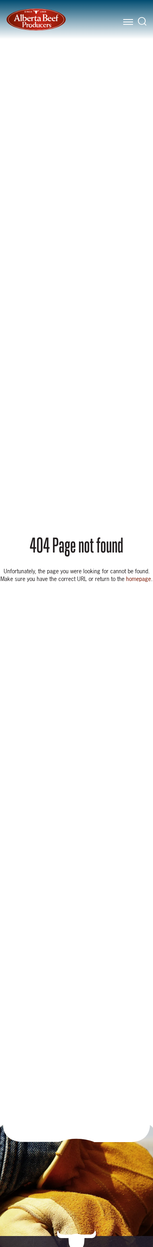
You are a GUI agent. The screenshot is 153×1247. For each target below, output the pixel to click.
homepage (138, 579)
